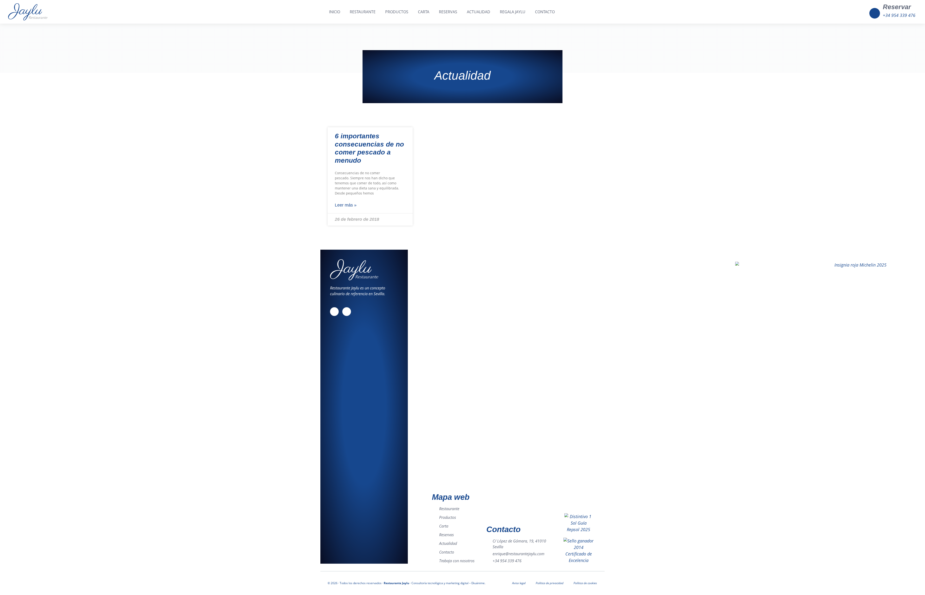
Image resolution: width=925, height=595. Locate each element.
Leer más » (346, 205)
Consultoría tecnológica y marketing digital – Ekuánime (448, 583)
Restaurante (363, 11)
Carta (423, 11)
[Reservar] (874, 13)
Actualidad (478, 11)
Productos (396, 11)
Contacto (545, 11)
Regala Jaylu (512, 11)
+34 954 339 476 (899, 15)
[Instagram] (346, 311)
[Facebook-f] (334, 311)
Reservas (448, 11)
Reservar (897, 7)
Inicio (334, 11)
